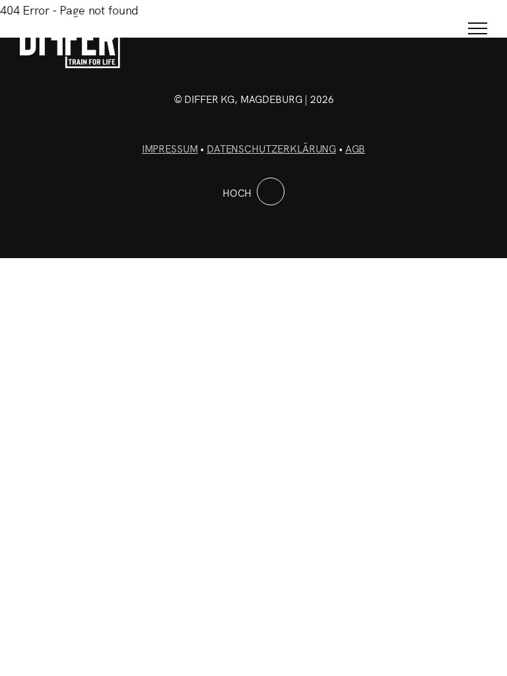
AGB (355, 148)
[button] (477, 28)
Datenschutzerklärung (271, 148)
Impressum (170, 148)
